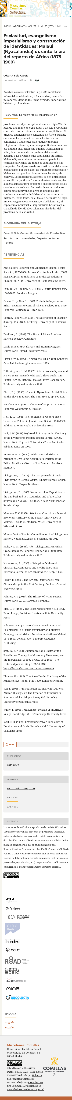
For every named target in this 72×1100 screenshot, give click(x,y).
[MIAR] (12, 989)
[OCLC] (13, 951)
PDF (11, 744)
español (9, 1027)
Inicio (7, 26)
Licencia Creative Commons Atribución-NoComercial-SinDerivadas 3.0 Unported (25, 1086)
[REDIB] (16, 982)
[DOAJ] (17, 918)
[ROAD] (17, 962)
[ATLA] (11, 902)
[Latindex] (12, 942)
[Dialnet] (12, 910)
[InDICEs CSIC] (12, 972)
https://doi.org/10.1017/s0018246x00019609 (28, 668)
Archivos (19, 26)
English (9, 1022)
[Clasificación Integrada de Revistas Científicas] (12, 934)
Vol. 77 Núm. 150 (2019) (41, 26)
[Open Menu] (3, 3)
